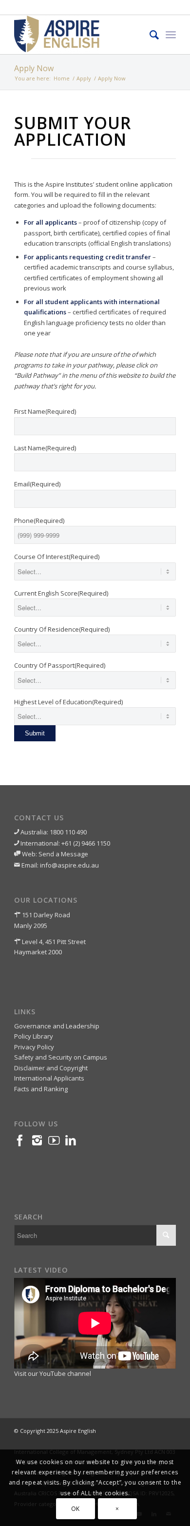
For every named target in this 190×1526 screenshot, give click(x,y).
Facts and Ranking (41, 1088)
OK (75, 1509)
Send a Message (63, 854)
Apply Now (34, 68)
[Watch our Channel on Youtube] (56, 1143)
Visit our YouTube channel (52, 1373)
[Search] (149, 34)
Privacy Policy (34, 1047)
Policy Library (33, 1036)
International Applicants (49, 1078)
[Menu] (171, 34)
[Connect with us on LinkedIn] (73, 1143)
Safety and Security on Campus (60, 1057)
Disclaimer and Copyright (51, 1067)
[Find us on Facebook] (22, 1143)
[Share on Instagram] (39, 1143)
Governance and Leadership (56, 1026)
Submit (35, 733)
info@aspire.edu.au (69, 865)
